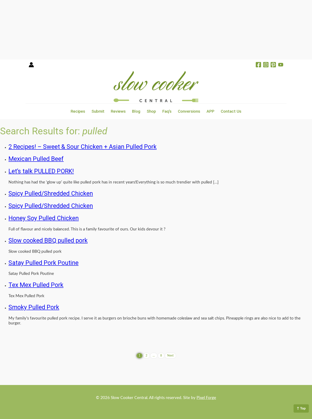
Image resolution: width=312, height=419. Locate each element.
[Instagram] (265, 65)
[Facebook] (258, 65)
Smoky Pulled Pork (33, 307)
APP (210, 111)
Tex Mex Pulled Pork (35, 284)
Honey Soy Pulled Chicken (43, 218)
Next (170, 355)
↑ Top (301, 408)
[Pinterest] (273, 65)
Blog (136, 111)
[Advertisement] (127, 30)
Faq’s (166, 111)
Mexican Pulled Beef (36, 158)
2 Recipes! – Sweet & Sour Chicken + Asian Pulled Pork (82, 146)
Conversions (189, 111)
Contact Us (231, 111)
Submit (97, 111)
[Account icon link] (31, 66)
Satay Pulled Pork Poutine (43, 262)
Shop (151, 111)
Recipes (78, 111)
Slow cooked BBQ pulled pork (48, 240)
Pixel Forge (206, 398)
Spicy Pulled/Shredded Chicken (50, 193)
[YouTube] (280, 65)
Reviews (118, 111)
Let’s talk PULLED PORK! (41, 171)
